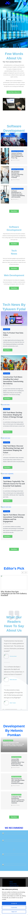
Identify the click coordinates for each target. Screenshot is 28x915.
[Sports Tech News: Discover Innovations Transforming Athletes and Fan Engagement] (6, 507)
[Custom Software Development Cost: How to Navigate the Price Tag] (5, 156)
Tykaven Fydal (7, 142)
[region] (14, 901)
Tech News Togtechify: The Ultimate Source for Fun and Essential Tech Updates (14, 484)
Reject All (14, 911)
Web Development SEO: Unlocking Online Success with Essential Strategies (17, 781)
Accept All (14, 903)
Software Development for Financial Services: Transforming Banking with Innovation (18, 194)
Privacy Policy (13, 884)
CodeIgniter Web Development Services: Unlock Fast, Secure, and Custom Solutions (18, 800)
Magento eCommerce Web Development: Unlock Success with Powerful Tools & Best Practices (13, 744)
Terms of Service (14, 886)
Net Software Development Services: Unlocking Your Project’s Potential (17, 174)
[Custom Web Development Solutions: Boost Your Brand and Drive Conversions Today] (5, 763)
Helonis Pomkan (16, 160)
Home (11, 882)
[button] (26, 572)
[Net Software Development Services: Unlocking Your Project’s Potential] (5, 175)
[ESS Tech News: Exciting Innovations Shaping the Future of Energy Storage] (5, 404)
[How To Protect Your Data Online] (14, 318)
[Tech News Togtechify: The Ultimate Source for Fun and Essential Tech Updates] (7, 473)
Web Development (8, 740)
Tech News (6, 329)
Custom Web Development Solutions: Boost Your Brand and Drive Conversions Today (17, 762)
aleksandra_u (15, 199)
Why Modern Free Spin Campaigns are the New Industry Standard (14, 593)
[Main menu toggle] (25, 3)
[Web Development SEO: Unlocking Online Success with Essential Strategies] (5, 781)
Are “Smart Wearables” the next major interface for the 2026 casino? (14, 139)
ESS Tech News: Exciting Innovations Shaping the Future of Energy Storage (13, 415)
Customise (14, 907)
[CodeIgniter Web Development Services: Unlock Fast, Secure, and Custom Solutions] (5, 800)
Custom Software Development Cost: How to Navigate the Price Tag (17, 156)
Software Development (9, 136)
